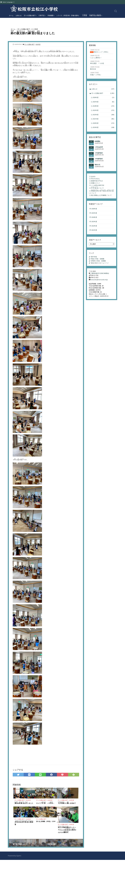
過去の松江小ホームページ (100, 263)
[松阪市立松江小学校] (34, 8)
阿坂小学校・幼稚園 (97, 259)
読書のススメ (95, 183)
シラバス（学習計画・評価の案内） (68, 15)
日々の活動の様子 (30, 15)
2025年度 (103, 102)
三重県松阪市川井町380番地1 (99, 273)
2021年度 (103, 119)
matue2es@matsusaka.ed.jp (99, 280)
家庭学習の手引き (97, 181)
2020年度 (28, 819)
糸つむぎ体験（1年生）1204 (45, 821)
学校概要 (50, 15)
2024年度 (49, 800)
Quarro (18, 856)
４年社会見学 (99, 147)
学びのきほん (95, 179)
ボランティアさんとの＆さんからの (67, 829)
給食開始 (97, 141)
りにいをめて (67, 803)
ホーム (11, 15)
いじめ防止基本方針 (97, 185)
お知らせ (19, 15)
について (97, 187)
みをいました (24, 803)
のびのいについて (101, 191)
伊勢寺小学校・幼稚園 (98, 261)
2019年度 (71, 800)
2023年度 (34, 29)
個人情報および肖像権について (101, 195)
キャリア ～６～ (45, 803)
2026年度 (103, 97)
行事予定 (42, 15)
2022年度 (28, 800)
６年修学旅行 (99, 153)
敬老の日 (97, 164)
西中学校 (94, 257)
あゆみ (93, 176)
